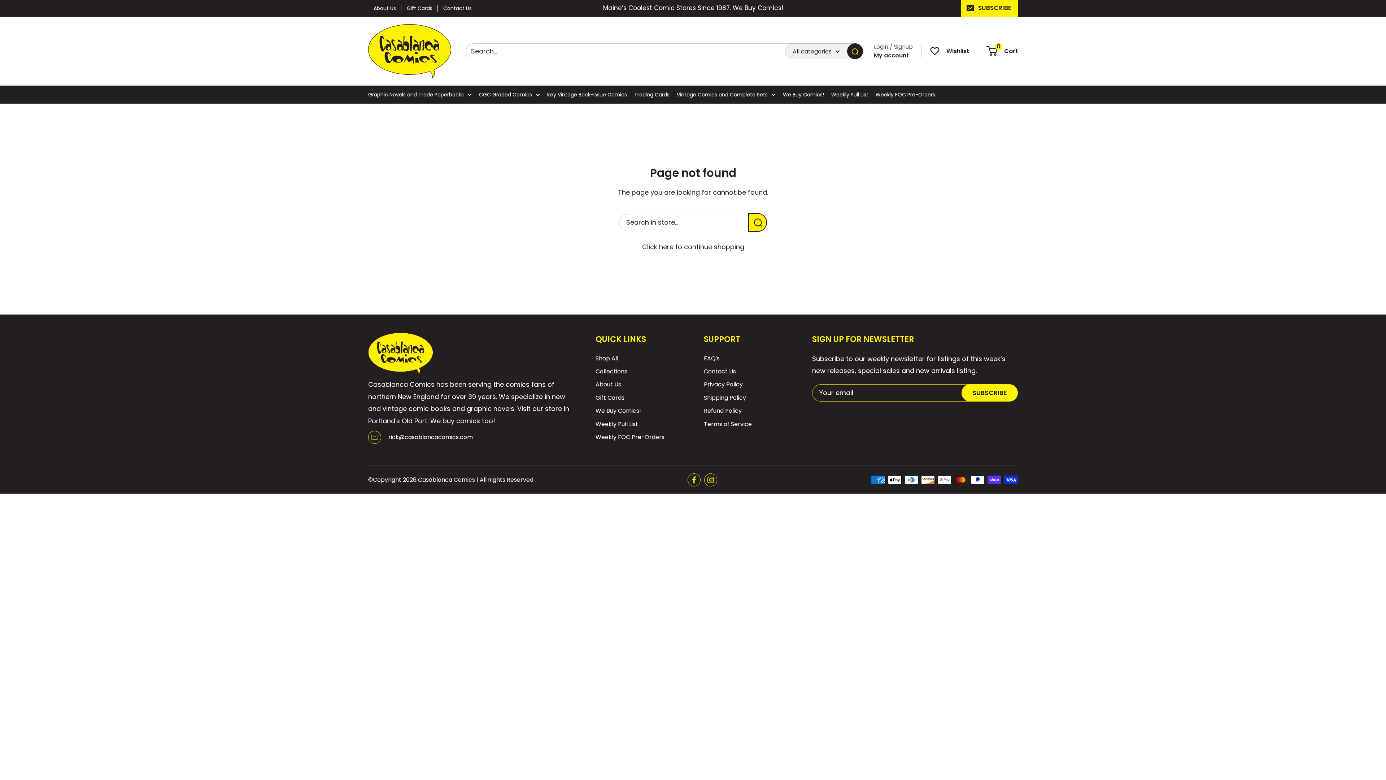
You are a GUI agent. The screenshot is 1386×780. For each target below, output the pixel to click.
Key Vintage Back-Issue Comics (587, 94)
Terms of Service (728, 424)
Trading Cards (652, 94)
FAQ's (712, 358)
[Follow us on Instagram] (710, 479)
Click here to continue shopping (693, 246)
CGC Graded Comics (505, 94)
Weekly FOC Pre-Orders (905, 94)
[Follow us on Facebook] (694, 479)
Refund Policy (723, 411)
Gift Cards (419, 8)
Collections (611, 371)
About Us (385, 8)
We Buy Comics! (803, 94)
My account (891, 55)
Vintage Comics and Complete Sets (722, 94)
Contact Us (457, 8)
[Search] (855, 51)
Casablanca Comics (446, 480)
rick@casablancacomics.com (430, 437)
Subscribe (994, 8)
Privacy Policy (723, 384)
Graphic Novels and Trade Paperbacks (416, 94)
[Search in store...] (757, 222)
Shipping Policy (725, 398)
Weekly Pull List (849, 94)
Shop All (607, 358)
